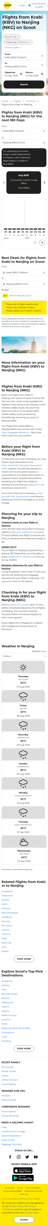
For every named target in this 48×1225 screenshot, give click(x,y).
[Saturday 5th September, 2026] (44, 229)
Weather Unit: (39, 651)
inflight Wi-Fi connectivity (22, 556)
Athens (5, 998)
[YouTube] (36, 1157)
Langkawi (7, 917)
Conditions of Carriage (13, 1131)
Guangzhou (8, 1032)
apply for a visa (36, 484)
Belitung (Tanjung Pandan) (16, 1028)
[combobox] (23, 131)
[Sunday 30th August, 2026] (18, 229)
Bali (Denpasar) (10, 912)
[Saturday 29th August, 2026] (14, 229)
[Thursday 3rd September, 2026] (35, 229)
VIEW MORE (24, 959)
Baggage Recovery (12, 1144)
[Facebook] (10, 1157)
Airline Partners (10, 1080)
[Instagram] (18, 1157)
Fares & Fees (8, 1140)
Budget (5, 290)
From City (24, 1194)
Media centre (9, 1071)
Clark (4, 938)
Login (22, 5)
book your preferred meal (24, 532)
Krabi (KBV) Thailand (15, 57)
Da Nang (6, 1041)
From (7, 54)
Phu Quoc (7, 925)
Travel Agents (9, 1111)
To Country (10, 1188)
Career (5, 1075)
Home (5, 101)
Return (29, 72)
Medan (5, 951)
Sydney (6, 900)
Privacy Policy (16, 1206)
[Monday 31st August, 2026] (22, 229)
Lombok (6, 908)
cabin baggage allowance (15, 432)
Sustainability (9, 1084)
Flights (17, 101)
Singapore (7, 891)
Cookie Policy (32, 1212)
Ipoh (4, 947)
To (6, 63)
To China (30, 101)
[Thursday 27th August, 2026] (5, 229)
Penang (6, 921)
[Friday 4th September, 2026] (39, 229)
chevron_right (44, 182)
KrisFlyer (6, 1095)
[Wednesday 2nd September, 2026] (31, 229)
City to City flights (32, 1188)
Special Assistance (11, 1135)
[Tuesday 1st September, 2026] (27, 229)
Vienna (5, 1006)
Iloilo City (6, 942)
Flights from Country (33, 1191)
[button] (18, 42)
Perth (5, 904)
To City (20, 1188)
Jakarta (5, 930)
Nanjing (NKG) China (16, 66)
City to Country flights (12, 1191)
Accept (24, 1219)
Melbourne (7, 895)
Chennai (6, 934)
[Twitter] (27, 1157)
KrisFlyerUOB (9, 1100)
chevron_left (4, 182)
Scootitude (7, 1067)
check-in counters (19, 604)
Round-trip (11, 36)
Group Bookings (10, 1116)
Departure (10, 72)
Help (4, 1127)
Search (24, 84)
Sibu (4, 989)
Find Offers (24, 188)
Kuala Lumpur (9, 1015)
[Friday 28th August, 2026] (10, 229)
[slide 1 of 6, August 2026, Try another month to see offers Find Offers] (23, 182)
